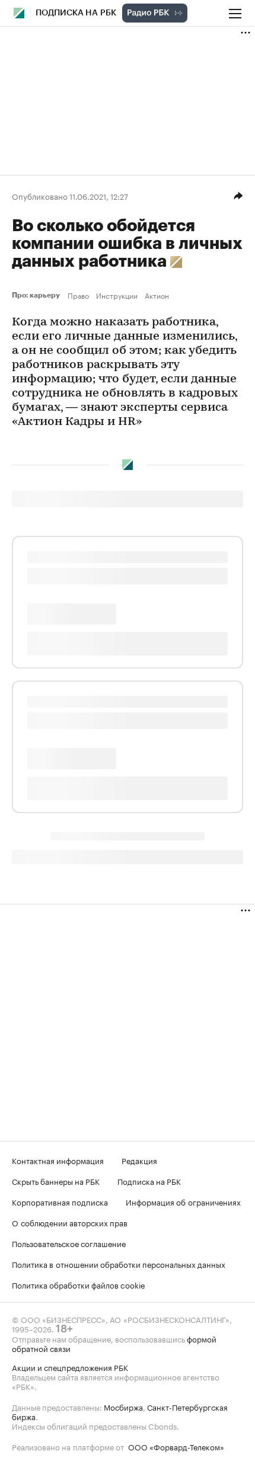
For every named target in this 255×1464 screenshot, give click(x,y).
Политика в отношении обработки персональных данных (118, 1264)
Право (78, 295)
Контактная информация (58, 1160)
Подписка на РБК (149, 1181)
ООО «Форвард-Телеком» (176, 1446)
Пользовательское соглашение (69, 1243)
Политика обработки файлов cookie (78, 1284)
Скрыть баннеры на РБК (56, 1181)
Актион (157, 295)
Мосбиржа (123, 1406)
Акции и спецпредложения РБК (70, 1367)
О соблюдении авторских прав (70, 1222)
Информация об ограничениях (183, 1201)
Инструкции (117, 295)
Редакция (139, 1160)
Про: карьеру (37, 295)
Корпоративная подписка (60, 1201)
